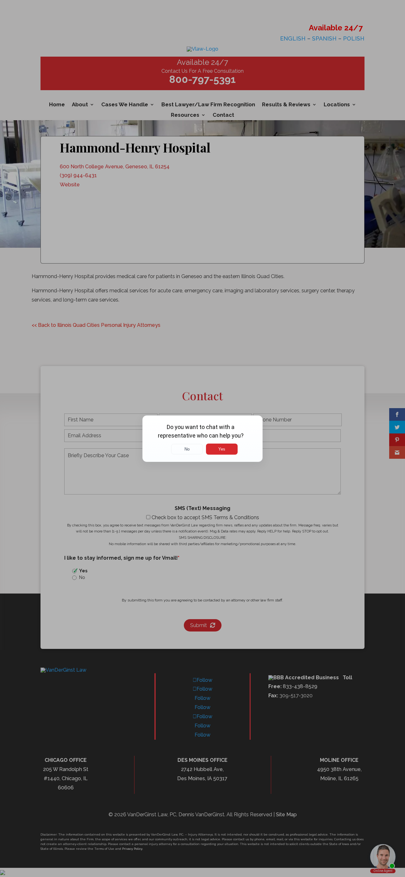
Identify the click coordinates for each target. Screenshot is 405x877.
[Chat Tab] (202, 438)
